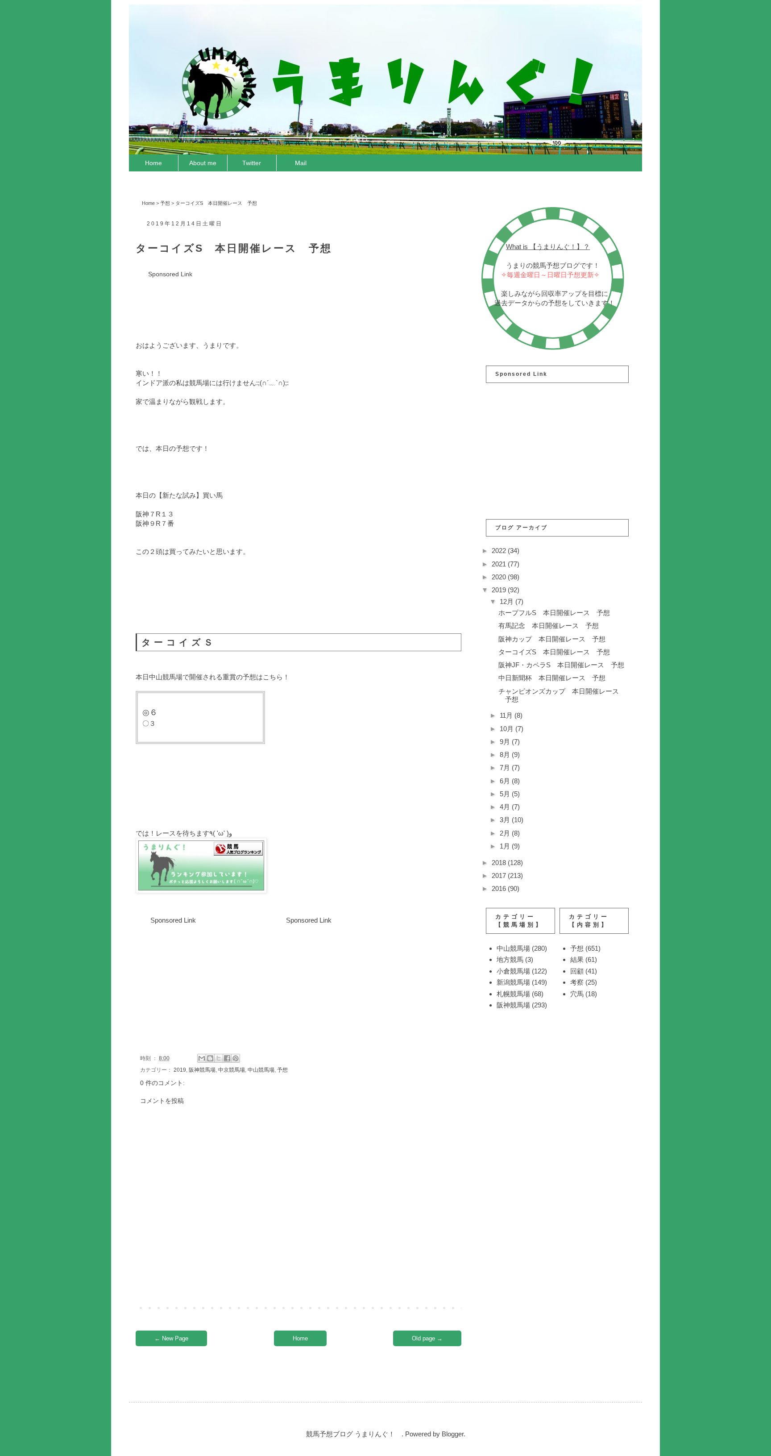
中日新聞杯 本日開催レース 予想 (551, 678)
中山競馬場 (261, 1070)
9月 (506, 741)
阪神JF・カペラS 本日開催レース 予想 (561, 665)
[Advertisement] (298, 299)
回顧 (577, 971)
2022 (500, 550)
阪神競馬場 (202, 1070)
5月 (506, 794)
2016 (500, 888)
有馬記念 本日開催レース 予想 (548, 625)
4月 (506, 807)
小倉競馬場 (513, 971)
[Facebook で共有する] (227, 1058)
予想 (165, 203)
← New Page (171, 1338)
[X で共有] (218, 1058)
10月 (507, 728)
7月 (506, 767)
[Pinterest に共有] (235, 1058)
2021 (500, 564)
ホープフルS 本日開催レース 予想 (554, 612)
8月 (506, 754)
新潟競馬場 (513, 982)
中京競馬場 (231, 1070)
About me (202, 162)
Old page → (427, 1338)
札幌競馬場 (513, 994)
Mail (301, 162)
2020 (500, 577)
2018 (500, 862)
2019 (180, 1070)
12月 (507, 601)
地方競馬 (510, 959)
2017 (500, 875)
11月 (507, 715)
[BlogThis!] (210, 1058)
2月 (506, 833)
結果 (577, 959)
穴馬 (577, 994)
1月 (506, 846)
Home (153, 162)
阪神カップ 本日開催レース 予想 (551, 639)
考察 (577, 982)
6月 (506, 781)
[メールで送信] (201, 1058)
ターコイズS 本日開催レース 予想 (554, 652)
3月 (506, 820)
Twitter (251, 162)
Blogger (453, 1434)
